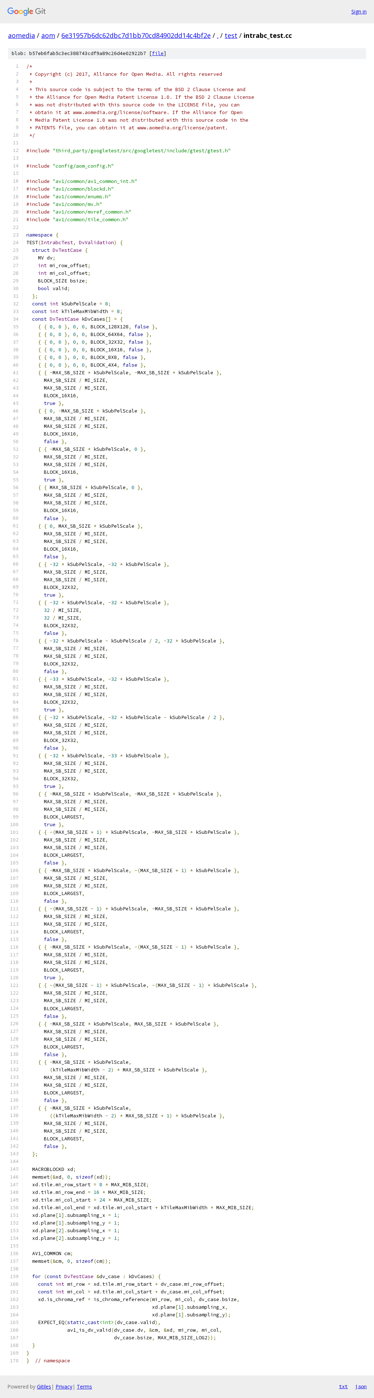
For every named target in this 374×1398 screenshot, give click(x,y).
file (158, 53)
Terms (84, 1386)
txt (343, 1386)
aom (48, 35)
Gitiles (44, 1386)
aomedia (21, 35)
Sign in (359, 11)
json (361, 1386)
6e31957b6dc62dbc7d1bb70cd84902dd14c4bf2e (136, 35)
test (231, 35)
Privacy (64, 1386)
